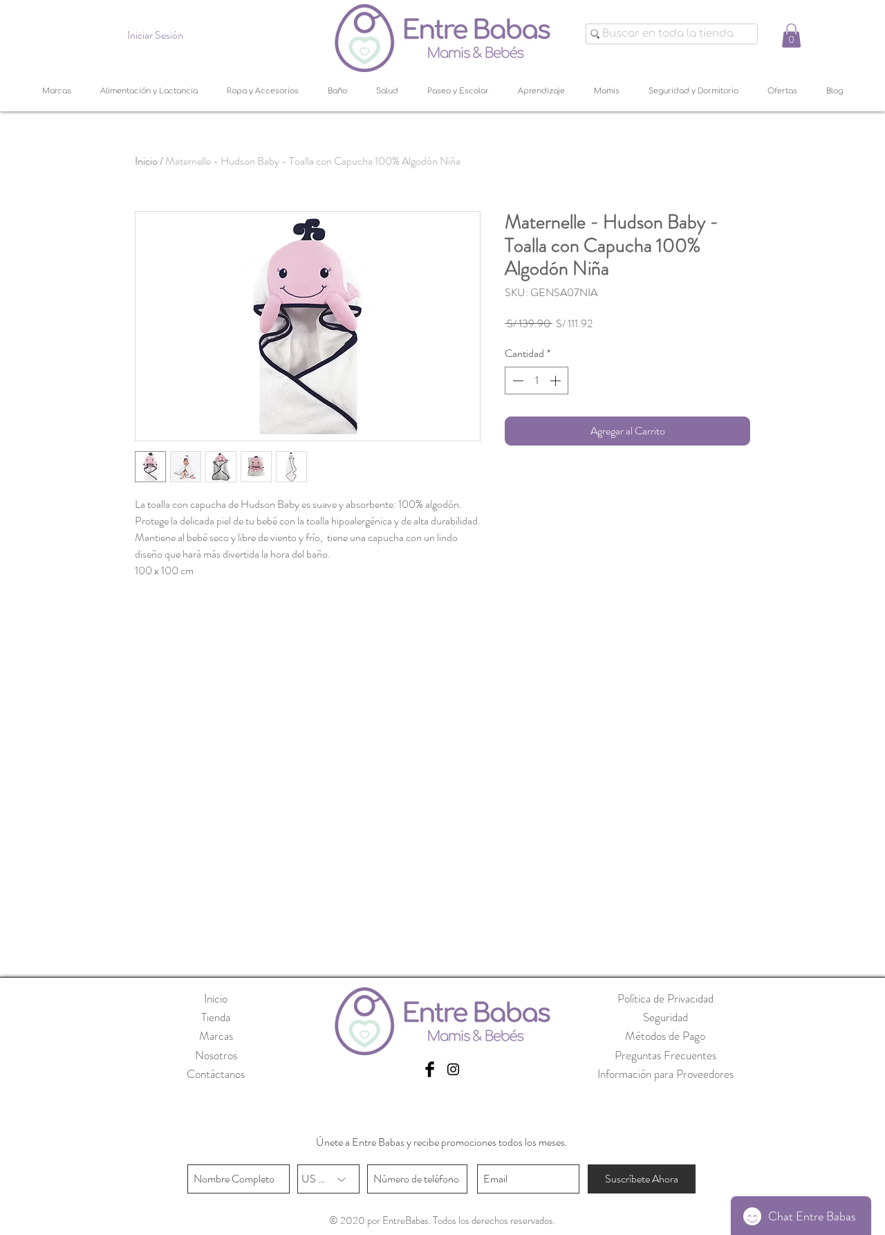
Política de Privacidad (665, 998)
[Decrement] (516, 380)
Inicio (146, 161)
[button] (791, 36)
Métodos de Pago (665, 1035)
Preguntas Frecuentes (665, 1055)
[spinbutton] (536, 380)
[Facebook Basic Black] (430, 1069)
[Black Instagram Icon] (453, 1069)
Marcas (216, 1035)
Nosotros (216, 1055)
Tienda (215, 1017)
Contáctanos (216, 1073)
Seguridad (665, 1017)
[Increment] (556, 380)
